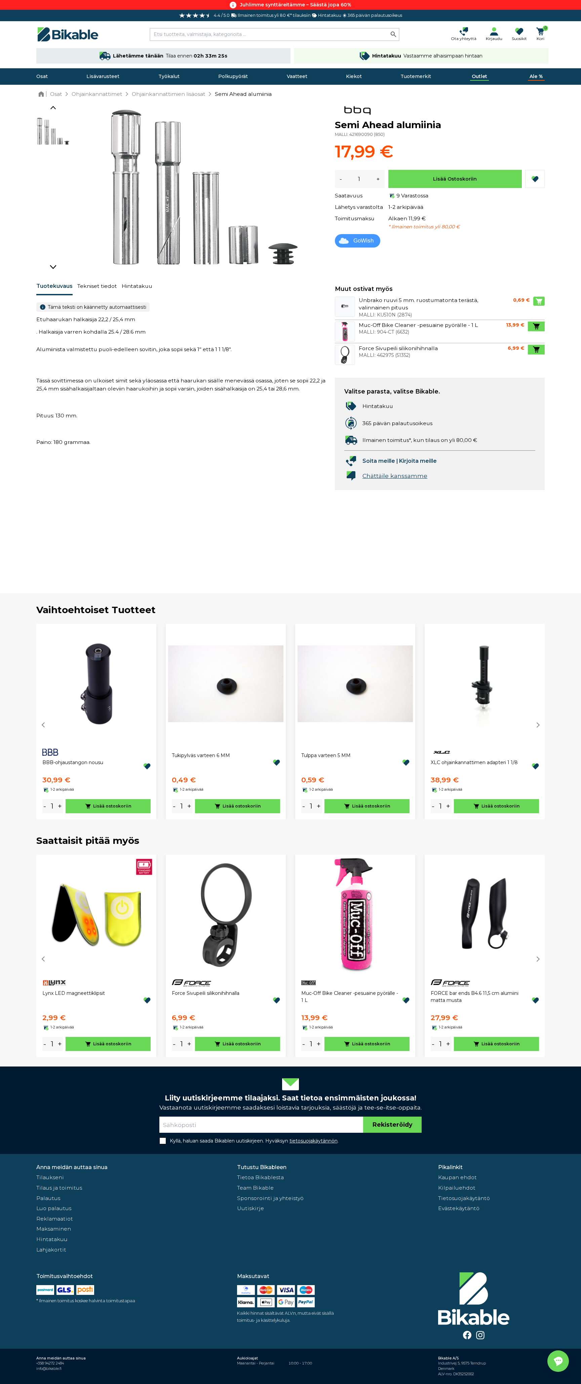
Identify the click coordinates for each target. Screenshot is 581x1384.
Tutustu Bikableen (261, 1167)
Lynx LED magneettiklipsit (73, 993)
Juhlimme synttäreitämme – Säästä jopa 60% (295, 5)
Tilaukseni (50, 1177)
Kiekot (354, 76)
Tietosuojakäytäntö (464, 1198)
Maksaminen (53, 1229)
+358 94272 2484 (50, 1363)
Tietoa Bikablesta (260, 1177)
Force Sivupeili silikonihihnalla (205, 993)
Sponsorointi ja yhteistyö (270, 1198)
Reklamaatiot (54, 1218)
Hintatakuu (137, 286)
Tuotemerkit (415, 76)
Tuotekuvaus (54, 286)
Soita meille (378, 461)
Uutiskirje (250, 1208)
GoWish (363, 240)
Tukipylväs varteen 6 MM (201, 755)
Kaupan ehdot (457, 1177)
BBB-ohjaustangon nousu (72, 762)
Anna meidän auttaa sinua (72, 1167)
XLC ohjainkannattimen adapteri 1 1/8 (474, 762)
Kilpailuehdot (456, 1188)
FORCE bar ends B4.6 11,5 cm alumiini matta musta (474, 996)
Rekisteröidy (392, 1124)
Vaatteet (297, 76)
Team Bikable (255, 1188)
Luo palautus (53, 1208)
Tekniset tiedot (97, 286)
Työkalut (169, 76)
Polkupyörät (233, 76)
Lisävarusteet (102, 76)
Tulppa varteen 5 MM (326, 755)
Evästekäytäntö (458, 1208)
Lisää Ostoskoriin (455, 179)
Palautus (48, 1198)
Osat (42, 76)
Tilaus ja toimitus (59, 1188)
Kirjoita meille (418, 461)
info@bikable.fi (49, 1369)
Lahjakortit (51, 1249)
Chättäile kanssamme (394, 475)
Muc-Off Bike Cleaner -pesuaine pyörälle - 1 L (349, 996)
